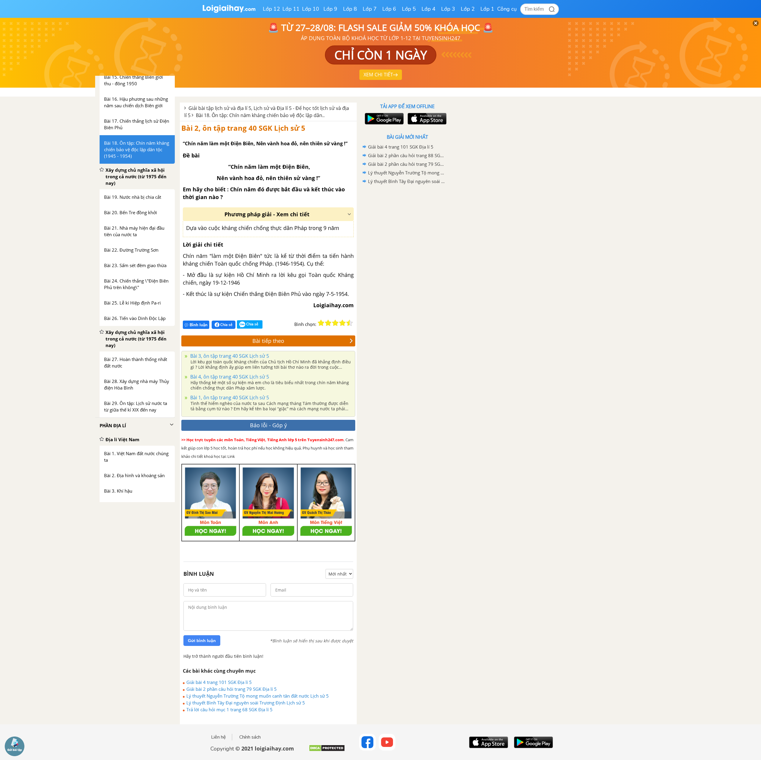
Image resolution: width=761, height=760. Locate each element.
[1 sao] (321, 323)
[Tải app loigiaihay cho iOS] (426, 118)
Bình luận (198, 325)
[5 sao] (349, 323)
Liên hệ (218, 737)
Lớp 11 (291, 8)
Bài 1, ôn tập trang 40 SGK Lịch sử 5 (229, 397)
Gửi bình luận (202, 640)
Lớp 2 (468, 8)
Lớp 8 (350, 8)
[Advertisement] (407, 280)
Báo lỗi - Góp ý (268, 425)
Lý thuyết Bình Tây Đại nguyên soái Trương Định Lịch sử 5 (245, 703)
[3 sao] (335, 323)
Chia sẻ (225, 324)
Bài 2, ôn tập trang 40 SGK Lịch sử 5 (243, 128)
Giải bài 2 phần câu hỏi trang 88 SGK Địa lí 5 (406, 155)
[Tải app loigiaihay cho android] (383, 118)
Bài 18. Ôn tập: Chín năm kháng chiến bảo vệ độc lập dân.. (260, 115)
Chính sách (250, 737)
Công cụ (507, 8)
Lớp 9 (330, 8)
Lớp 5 (409, 8)
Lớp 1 (487, 8)
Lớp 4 (428, 8)
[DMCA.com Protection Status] (327, 750)
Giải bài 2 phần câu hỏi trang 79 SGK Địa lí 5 (231, 689)
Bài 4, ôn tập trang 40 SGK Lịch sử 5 (229, 376)
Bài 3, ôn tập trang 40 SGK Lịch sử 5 (229, 356)
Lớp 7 (370, 8)
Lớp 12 (271, 8)
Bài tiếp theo (268, 340)
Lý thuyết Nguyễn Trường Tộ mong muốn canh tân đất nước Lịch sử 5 (257, 696)
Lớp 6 (389, 8)
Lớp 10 (310, 8)
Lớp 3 (448, 8)
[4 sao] (342, 323)
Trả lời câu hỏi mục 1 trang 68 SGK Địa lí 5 (229, 709)
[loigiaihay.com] (229, 11)
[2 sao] (328, 323)
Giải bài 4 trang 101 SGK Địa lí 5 (219, 682)
